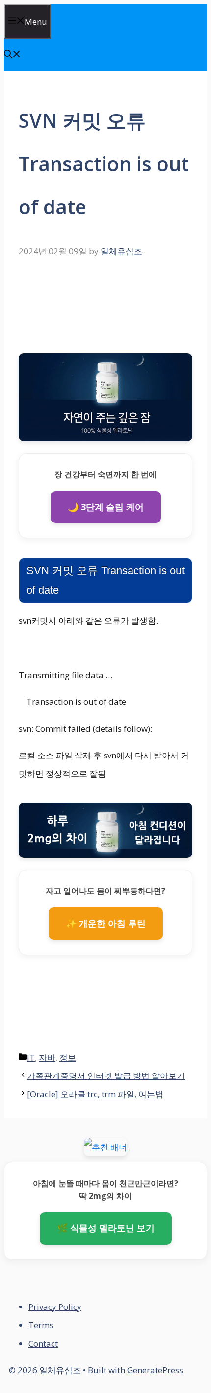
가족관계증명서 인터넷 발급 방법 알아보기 (106, 1075)
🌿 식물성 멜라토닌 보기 (106, 1228)
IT (31, 1057)
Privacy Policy (54, 1306)
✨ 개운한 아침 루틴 (106, 923)
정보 (67, 1057)
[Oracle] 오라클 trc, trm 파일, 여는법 (95, 1094)
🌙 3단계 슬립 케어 (106, 507)
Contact (43, 1343)
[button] (12, 54)
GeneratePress (155, 1370)
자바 (47, 1057)
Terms (40, 1325)
